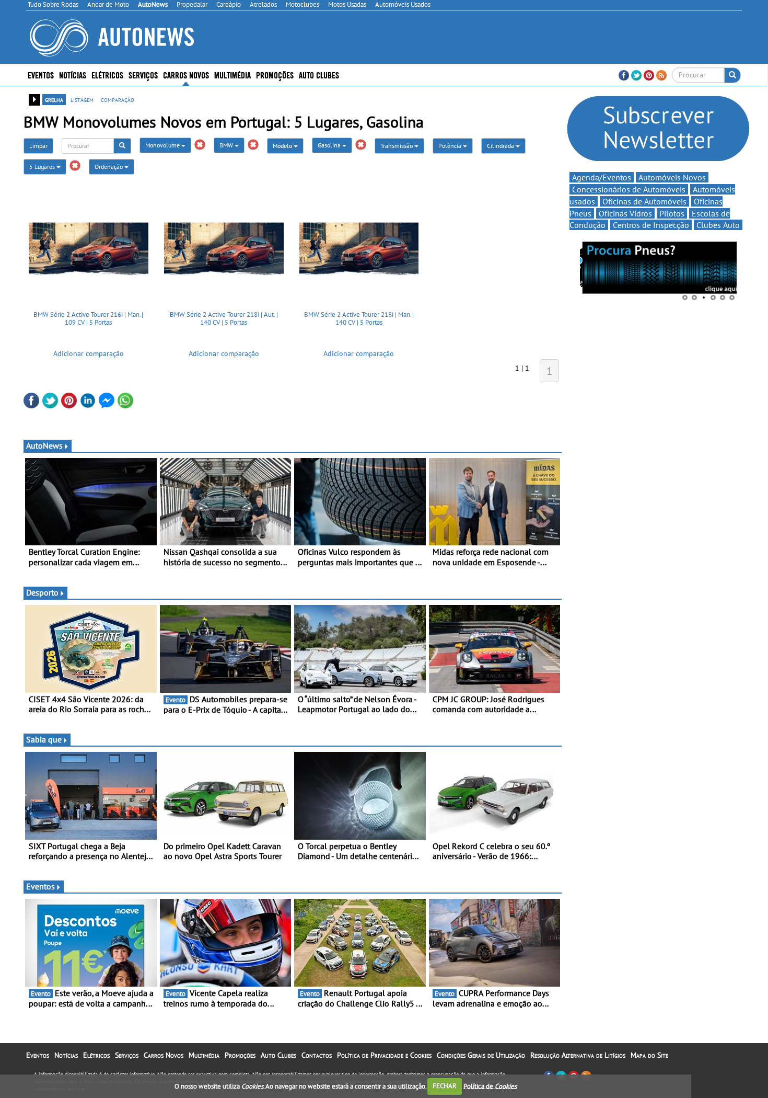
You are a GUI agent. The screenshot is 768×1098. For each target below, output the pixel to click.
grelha (54, 99)
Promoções (275, 74)
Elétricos (96, 1055)
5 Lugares (42, 166)
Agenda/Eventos (601, 177)
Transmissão (397, 146)
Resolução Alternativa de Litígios (577, 1055)
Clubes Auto (718, 225)
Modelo (283, 146)
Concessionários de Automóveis (628, 189)
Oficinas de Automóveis (644, 201)
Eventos (41, 74)
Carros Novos (186, 74)
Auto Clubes (278, 1055)
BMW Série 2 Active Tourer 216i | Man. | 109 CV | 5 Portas (88, 318)
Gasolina (330, 145)
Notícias (66, 1055)
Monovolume (163, 145)
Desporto (42, 592)
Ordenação (109, 166)
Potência (450, 146)
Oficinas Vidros (625, 213)
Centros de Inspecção (651, 225)
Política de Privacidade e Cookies (384, 1055)
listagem (82, 99)
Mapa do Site (649, 1055)
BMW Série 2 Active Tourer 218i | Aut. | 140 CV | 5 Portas (224, 318)
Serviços (126, 1055)
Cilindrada (501, 146)
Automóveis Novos (672, 177)
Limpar (38, 146)
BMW (227, 145)
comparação (117, 99)
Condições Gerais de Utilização (481, 1055)
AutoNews (44, 445)
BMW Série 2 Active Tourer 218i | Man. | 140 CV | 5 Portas (359, 318)
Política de (490, 1085)
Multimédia (232, 74)
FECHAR (445, 1085)
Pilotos (671, 213)
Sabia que (44, 739)
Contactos (316, 1055)
